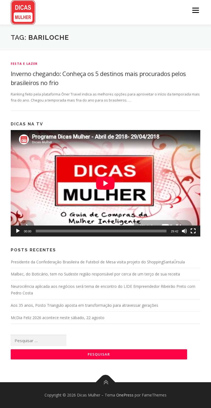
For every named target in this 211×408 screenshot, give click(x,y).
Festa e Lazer (24, 63)
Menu (195, 10)
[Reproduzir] (18, 231)
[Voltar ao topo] (105, 382)
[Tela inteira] (193, 231)
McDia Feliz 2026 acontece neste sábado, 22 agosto (57, 317)
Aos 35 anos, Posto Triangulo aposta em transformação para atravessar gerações (84, 305)
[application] (105, 183)
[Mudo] (184, 231)
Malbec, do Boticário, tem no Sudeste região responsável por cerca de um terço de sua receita (95, 274)
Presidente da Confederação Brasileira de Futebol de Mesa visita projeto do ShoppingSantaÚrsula (98, 262)
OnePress (125, 395)
